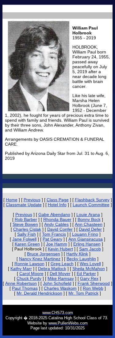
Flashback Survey (92, 199)
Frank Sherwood (94, 283)
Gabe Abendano (54, 214)
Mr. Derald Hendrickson (39, 293)
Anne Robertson (21, 283)
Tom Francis (54, 234)
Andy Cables (56, 224)
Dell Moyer (60, 273)
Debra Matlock (52, 268)
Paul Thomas (25, 288)
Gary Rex (89, 278)
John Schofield (57, 283)
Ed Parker (86, 273)
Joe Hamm (56, 244)
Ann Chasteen (88, 224)
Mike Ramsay (61, 278)
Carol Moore (31, 273)
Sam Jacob (90, 248)
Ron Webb (93, 288)
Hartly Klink (77, 253)
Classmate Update (24, 204)
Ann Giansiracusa (85, 239)
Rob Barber (26, 219)
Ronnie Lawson (29, 263)
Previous (32, 199)
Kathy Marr (21, 268)
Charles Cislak (27, 229)
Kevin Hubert (60, 248)
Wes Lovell (90, 263)
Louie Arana (88, 214)
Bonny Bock (89, 219)
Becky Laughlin (81, 258)
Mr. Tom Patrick (83, 293)
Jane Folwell (24, 239)
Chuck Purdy (29, 278)
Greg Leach (62, 263)
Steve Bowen (25, 224)
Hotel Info (57, 204)
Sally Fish (26, 234)
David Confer (60, 229)
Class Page (58, 199)
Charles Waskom (60, 288)
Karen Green (27, 244)
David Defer (90, 229)
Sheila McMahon (88, 268)
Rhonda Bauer (57, 219)
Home (11, 199)
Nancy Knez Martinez (39, 258)
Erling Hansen (87, 244)
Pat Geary (52, 239)
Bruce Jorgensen (43, 253)
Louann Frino (85, 234)
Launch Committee (91, 204)
